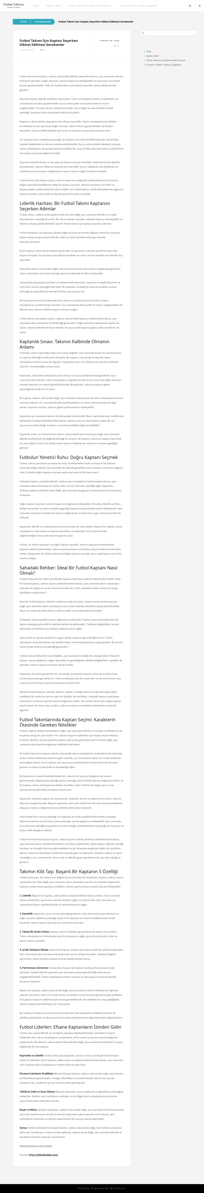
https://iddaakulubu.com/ (43, 1154)
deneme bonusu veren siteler (36, 1145)
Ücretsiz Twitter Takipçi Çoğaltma (138, 6)
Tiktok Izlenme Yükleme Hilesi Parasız (90, 6)
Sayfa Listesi (54, 6)
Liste (36, 6)
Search (190, 5)
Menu (199, 5)
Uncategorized (27, 50)
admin (116, 46)
